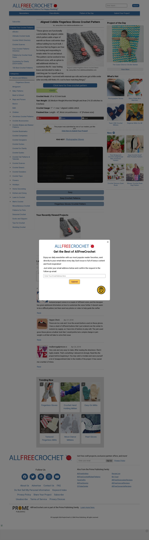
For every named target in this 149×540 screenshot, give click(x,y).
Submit (74, 281)
